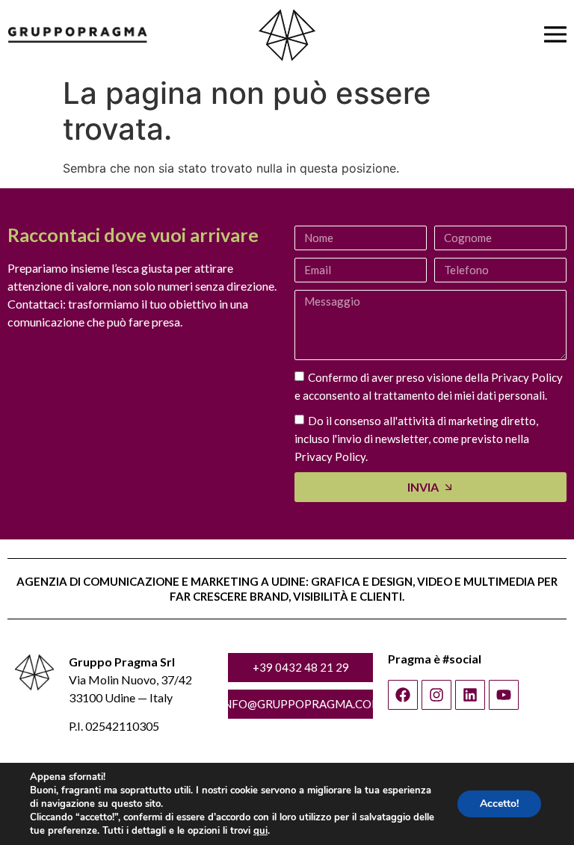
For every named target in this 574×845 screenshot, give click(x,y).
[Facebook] (403, 695)
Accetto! (499, 803)
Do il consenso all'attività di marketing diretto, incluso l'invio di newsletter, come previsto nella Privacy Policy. (416, 438)
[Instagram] (436, 695)
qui (260, 831)
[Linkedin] (470, 695)
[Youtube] (504, 695)
